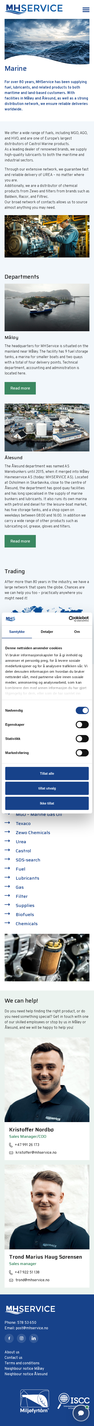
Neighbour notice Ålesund (26, 1374)
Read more (20, 388)
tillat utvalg (47, 788)
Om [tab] (77, 631)
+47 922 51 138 (27, 1272)
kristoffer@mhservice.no (36, 1153)
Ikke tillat (47, 803)
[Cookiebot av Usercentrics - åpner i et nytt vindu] (69, 619)
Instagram (21, 1338)
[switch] (82, 724)
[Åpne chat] (81, 1413)
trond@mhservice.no (33, 1280)
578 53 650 (26, 1323)
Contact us (13, 1358)
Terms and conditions (22, 1363)
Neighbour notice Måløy (24, 1369)
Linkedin (33, 1338)
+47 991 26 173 (27, 1145)
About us (12, 1352)
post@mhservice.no (32, 1328)
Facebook (9, 1338)
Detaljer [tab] (47, 631)
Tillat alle (47, 773)
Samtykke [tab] (17, 631)
